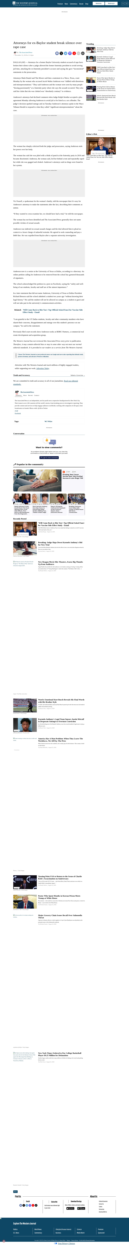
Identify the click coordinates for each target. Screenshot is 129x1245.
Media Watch (81, 1233)
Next (15, 1191)
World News (38, 1229)
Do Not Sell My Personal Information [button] (87, 1240)
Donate (81, 4)
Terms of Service (74, 1240)
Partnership (101, 1209)
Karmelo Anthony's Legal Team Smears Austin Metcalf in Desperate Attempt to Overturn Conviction (106, 59)
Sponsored (101, 1233)
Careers (100, 1206)
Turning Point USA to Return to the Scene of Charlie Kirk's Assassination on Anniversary (106, 88)
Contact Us (101, 1204)
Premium (60, 4)
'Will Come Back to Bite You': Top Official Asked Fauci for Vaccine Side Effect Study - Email (106, 70)
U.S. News (16, 1233)
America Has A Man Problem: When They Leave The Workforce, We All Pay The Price (60, 740)
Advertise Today (42, 368)
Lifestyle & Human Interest (63, 1229)
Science (79, 1229)
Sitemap (68, 1240)
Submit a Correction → (78, 375)
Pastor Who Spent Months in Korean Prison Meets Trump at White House (106, 79)
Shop (86, 4)
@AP (16, 411)
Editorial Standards (103, 1201)
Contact (36, 395)
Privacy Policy (62, 1240)
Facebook (18, 413)
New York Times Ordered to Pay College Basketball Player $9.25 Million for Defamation (59, 1054)
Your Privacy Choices (66, 1243)
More (25, 395)
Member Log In (111, 3)
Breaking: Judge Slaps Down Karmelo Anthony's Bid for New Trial (106, 49)
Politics (15, 1229)
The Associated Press (27, 392)
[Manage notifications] (3, 1241)
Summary (18, 395)
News (66, 4)
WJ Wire (48, 421)
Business (58, 1233)
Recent (30, 395)
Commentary (73, 4)
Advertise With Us (103, 1212)
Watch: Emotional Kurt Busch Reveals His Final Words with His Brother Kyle (106, 97)
